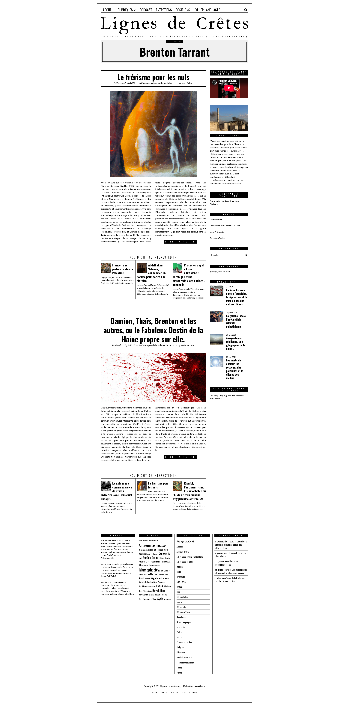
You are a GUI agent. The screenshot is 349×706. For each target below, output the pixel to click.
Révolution (158, 590)
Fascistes (152, 561)
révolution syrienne (184, 657)
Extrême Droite (150, 558)
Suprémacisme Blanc (148, 599)
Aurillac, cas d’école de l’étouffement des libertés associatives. (229, 579)
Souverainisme (161, 594)
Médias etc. (181, 607)
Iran (178, 592)
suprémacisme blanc (185, 662)
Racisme (160, 586)
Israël (160, 570)
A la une (180, 546)
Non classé (181, 617)
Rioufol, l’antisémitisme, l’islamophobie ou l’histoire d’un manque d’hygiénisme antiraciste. (189, 491)
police (179, 637)
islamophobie (166, 83)
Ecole (140, 558)
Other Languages (184, 622)
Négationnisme (158, 578)
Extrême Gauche (164, 558)
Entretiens (181, 576)
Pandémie (154, 582)
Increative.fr (199, 686)
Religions (180, 647)
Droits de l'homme (152, 554)
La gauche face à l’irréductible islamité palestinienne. (236, 321)
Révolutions (143, 594)
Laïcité (166, 570)
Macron (147, 574)
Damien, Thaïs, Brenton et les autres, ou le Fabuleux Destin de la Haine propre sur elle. (153, 329)
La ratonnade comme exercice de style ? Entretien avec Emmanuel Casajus (116, 491)
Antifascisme (143, 540)
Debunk (180, 566)
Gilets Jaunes (143, 564)
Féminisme (161, 561)
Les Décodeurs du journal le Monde (225, 225)
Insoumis (157, 565)
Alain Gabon (187, 83)
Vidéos (179, 672)
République (147, 590)
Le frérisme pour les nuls (153, 77)
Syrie (160, 598)
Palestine (147, 582)
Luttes (141, 574)
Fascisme (143, 561)
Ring (140, 591)
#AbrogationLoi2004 (185, 541)
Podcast (180, 632)
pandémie (181, 627)
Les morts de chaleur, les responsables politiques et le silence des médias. (234, 369)
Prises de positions (185, 642)
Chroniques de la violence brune (156, 345)
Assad (163, 546)
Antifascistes (153, 540)
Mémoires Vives (183, 612)
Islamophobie (148, 570)
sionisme (151, 595)
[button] (245, 255)
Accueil (155, 692)
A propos (193, 692)
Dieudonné (142, 553)
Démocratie (164, 553)
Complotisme (143, 549)
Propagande (152, 586)
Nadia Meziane (188, 345)
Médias (147, 578)
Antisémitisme (149, 545)
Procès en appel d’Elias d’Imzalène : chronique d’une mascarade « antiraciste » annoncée (189, 275)
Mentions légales (178, 692)
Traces (179, 667)
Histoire (151, 565)
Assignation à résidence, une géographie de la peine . (235, 343)
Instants (180, 587)
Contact (165, 692)
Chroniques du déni (150, 83)
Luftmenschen (216, 219)
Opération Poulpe (217, 238)
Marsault (154, 574)
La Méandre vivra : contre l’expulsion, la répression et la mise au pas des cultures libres (236, 297)
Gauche (168, 562)
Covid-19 (167, 549)
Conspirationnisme (155, 549)
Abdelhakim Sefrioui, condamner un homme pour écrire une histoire (151, 273)
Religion (168, 586)
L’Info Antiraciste (217, 232)
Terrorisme (167, 599)
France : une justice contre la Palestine (122, 269)
